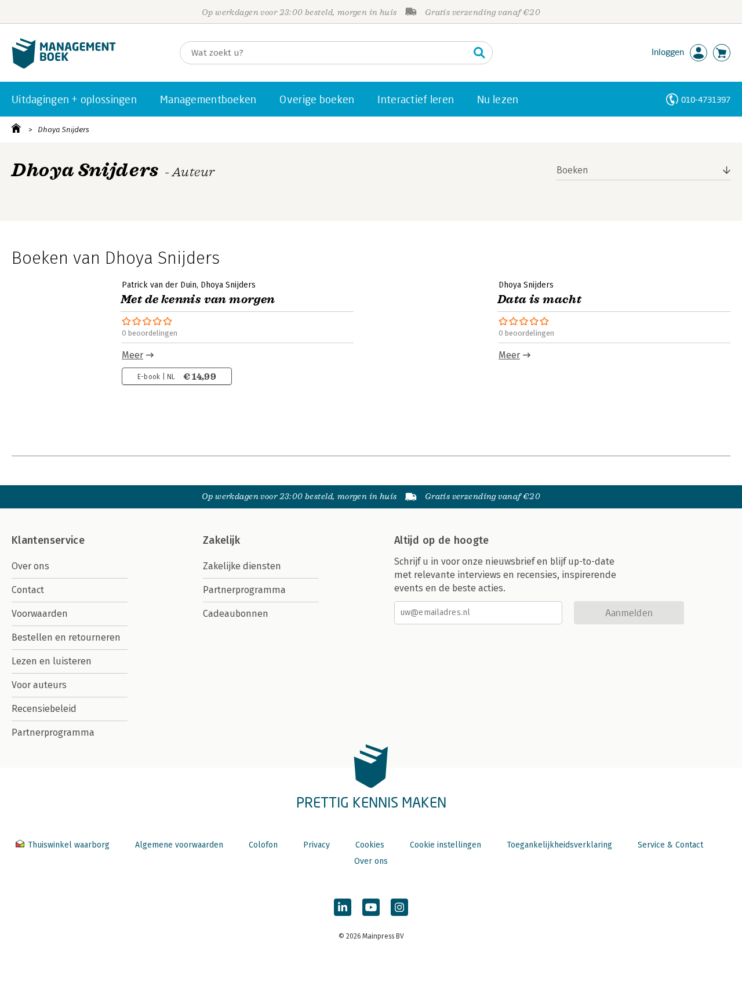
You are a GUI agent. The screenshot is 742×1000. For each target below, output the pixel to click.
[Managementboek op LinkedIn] (342, 907)
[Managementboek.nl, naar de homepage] (64, 66)
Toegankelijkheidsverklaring (559, 845)
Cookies (369, 845)
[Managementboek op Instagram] (399, 907)
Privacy (316, 845)
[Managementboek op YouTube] (371, 907)
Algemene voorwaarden (179, 845)
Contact (28, 589)
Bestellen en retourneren (66, 637)
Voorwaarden (40, 613)
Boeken (572, 170)
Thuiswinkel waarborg (69, 845)
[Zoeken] (479, 52)
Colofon (263, 845)
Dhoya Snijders (63, 129)
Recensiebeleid (44, 708)
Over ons (30, 566)
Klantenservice (48, 540)
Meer (132, 355)
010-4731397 (705, 99)
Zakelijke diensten (242, 566)
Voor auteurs (39, 684)
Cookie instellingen (445, 845)
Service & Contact (670, 845)
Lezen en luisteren (52, 661)
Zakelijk (221, 540)
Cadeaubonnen (235, 613)
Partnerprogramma (53, 732)
